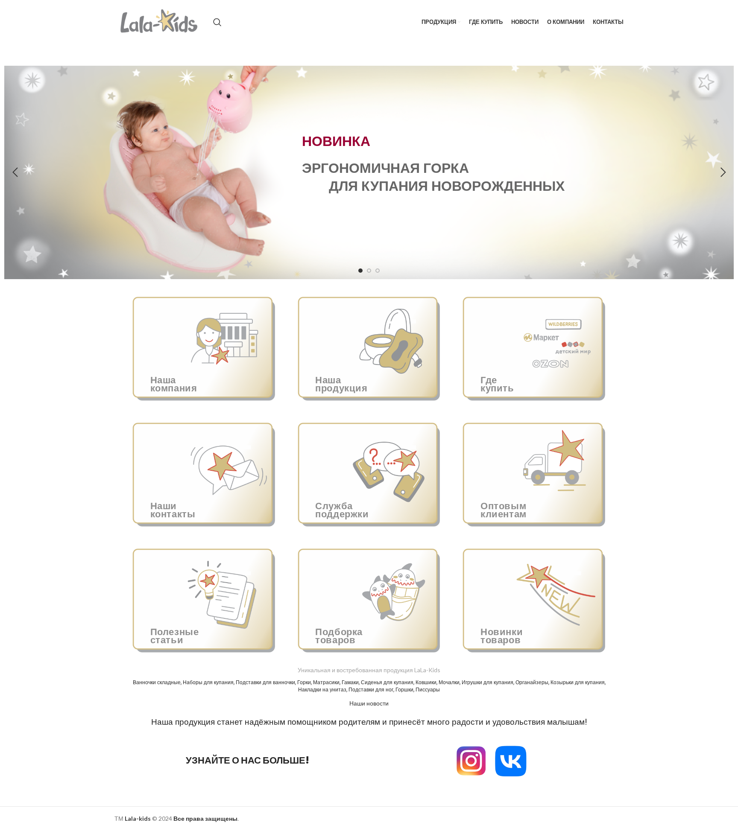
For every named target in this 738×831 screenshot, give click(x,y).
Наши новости (369, 703)
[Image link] (511, 760)
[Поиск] (217, 22)
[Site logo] (159, 21)
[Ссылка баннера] (204, 346)
